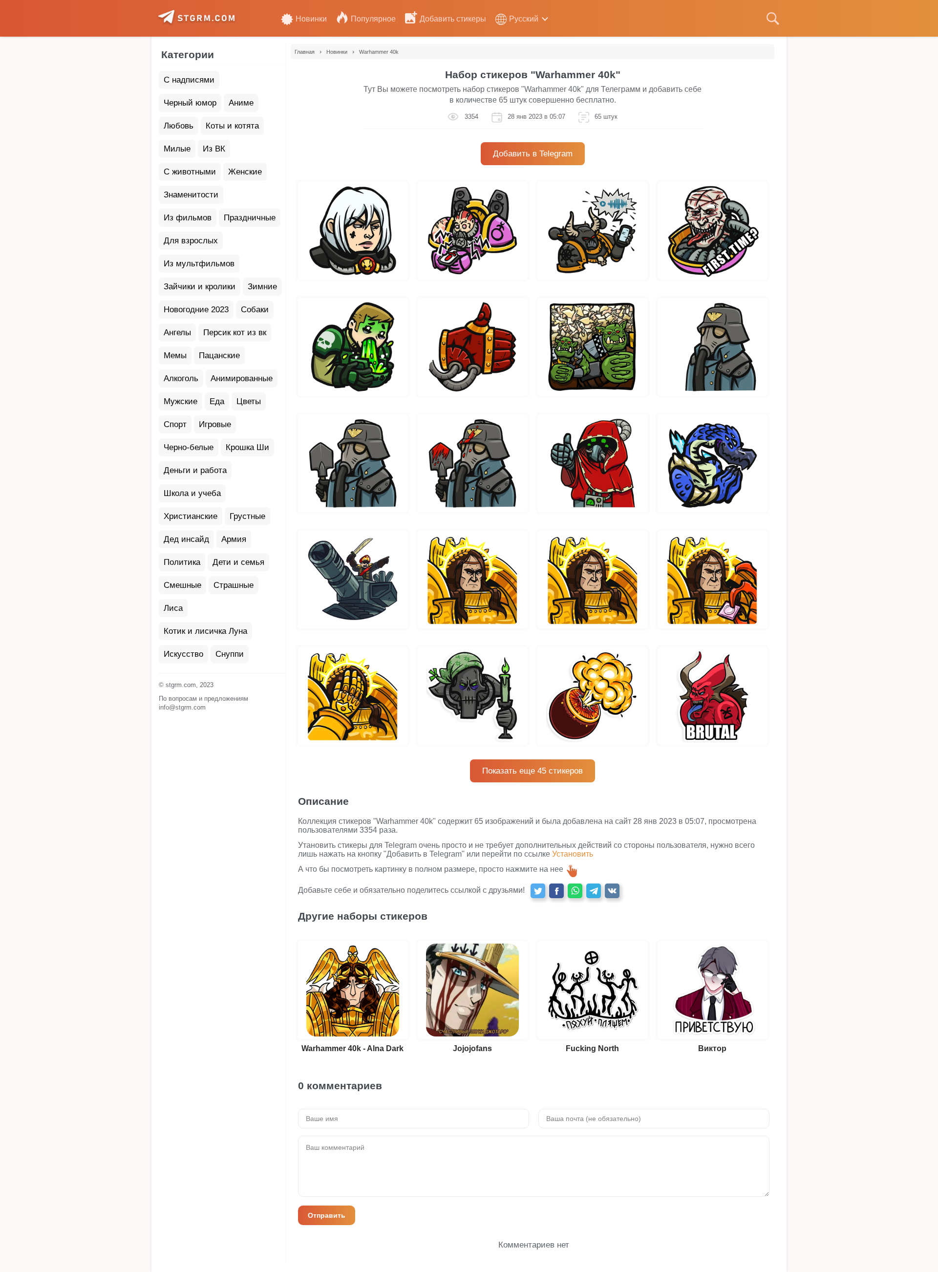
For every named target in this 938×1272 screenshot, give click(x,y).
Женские (245, 171)
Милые (177, 148)
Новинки (311, 19)
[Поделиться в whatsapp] (575, 891)
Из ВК (214, 148)
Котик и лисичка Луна (205, 631)
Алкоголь (181, 378)
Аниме (241, 103)
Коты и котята (232, 125)
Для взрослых (191, 240)
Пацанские (219, 355)
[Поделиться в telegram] (593, 891)
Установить (572, 854)
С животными (190, 171)
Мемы (175, 355)
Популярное (373, 19)
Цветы (248, 401)
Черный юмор (190, 103)
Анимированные (242, 378)
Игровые (215, 424)
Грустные (247, 516)
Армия (233, 539)
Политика (182, 562)
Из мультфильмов (199, 263)
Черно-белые (188, 447)
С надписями (189, 80)
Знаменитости (191, 194)
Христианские (190, 516)
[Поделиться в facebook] (556, 891)
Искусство (183, 654)
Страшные (233, 585)
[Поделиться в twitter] (538, 891)
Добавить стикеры (453, 19)
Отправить (326, 1215)
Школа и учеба (192, 493)
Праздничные (250, 217)
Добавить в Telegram (533, 153)
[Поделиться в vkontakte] (612, 891)
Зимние (262, 286)
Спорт (175, 424)
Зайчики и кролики (199, 286)
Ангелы (177, 332)
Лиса (173, 608)
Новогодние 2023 (196, 309)
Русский (523, 19)
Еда (217, 401)
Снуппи (229, 654)
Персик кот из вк (234, 332)
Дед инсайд (186, 539)
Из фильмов (188, 217)
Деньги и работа (195, 470)
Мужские (180, 401)
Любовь (178, 125)
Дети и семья (238, 562)
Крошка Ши (247, 447)
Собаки (255, 309)
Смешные (182, 585)
